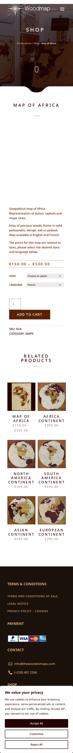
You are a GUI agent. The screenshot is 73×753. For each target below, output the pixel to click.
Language (15, 284)
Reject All (37, 744)
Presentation (24, 43)
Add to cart (29, 314)
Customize (36, 734)
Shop (36, 43)
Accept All (36, 723)
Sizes (12, 276)
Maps (29, 333)
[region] (36, 719)
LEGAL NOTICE (18, 603)
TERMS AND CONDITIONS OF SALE (32, 596)
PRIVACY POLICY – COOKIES (27, 611)
